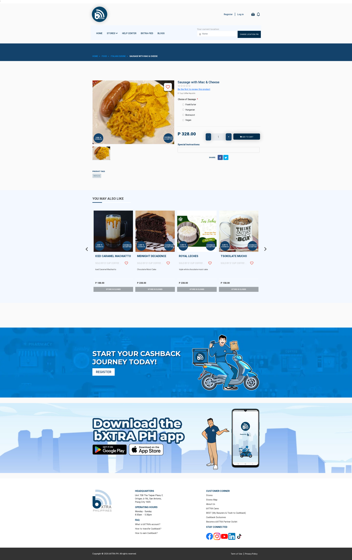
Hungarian (190, 109)
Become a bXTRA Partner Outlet (221, 521)
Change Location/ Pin (249, 34)
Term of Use (237, 553)
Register (228, 14)
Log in (240, 14)
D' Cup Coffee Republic (186, 93)
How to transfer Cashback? (148, 528)
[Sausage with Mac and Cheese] (101, 153)
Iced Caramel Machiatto (113, 259)
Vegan (188, 120)
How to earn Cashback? (146, 533)
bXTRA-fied (147, 33)
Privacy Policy (251, 553)
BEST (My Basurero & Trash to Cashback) (226, 512)
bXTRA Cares (212, 508)
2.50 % (98, 137)
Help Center (129, 33)
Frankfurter (190, 104)
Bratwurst (190, 115)
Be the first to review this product (194, 89)
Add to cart (247, 137)
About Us (210, 504)
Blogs (161, 33)
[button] (258, 14)
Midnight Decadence (154, 259)
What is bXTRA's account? (147, 524)
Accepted (168, 139)
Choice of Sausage (187, 99)
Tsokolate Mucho (238, 259)
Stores (209, 495)
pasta (97, 176)
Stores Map (211, 499)
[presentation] (87, 249)
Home (99, 33)
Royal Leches (196, 259)
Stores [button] (111, 33)
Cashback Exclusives (216, 517)
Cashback (98, 139)
